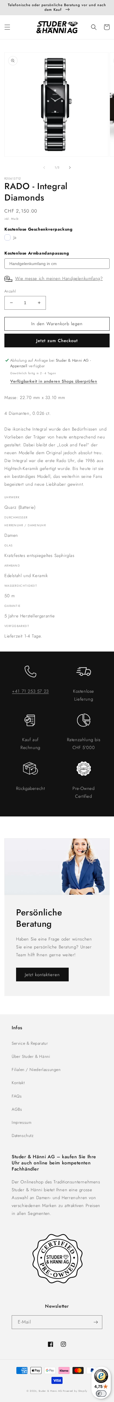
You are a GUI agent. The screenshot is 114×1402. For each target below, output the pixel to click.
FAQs (17, 1096)
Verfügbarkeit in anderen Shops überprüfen (53, 381)
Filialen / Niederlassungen (36, 1069)
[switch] (101, 1393)
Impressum (21, 1122)
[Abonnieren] (95, 1322)
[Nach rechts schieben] (69, 167)
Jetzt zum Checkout (57, 340)
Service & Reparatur (30, 1043)
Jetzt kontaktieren (42, 974)
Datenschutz (23, 1135)
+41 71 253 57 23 (30, 691)
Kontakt (18, 1083)
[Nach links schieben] (44, 167)
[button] (7, 27)
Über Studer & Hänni (31, 1056)
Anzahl (10, 291)
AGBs (17, 1109)
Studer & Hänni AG (50, 1391)
